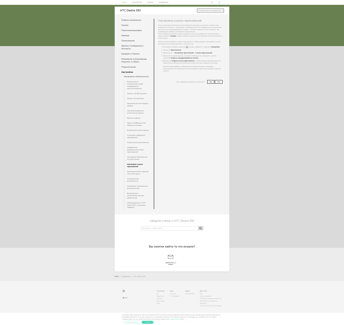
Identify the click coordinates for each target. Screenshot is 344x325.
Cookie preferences (131, 322)
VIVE (158, 303)
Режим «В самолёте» (135, 98)
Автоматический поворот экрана (137, 105)
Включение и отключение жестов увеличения (135, 195)
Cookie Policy (174, 319)
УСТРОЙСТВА (137, 2)
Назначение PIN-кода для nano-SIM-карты (138, 173)
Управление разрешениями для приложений (135, 149)
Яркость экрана (133, 118)
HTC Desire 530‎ (139, 276)
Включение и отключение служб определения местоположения (135, 85)
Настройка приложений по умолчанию (137, 158)
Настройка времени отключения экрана (135, 112)
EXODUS (159, 298)
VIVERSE (150, 2)
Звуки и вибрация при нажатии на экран (136, 124)
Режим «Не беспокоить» (137, 93)
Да (211, 82)
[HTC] (124, 2)
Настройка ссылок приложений (135, 165)
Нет (218, 82)
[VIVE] (219, 2)
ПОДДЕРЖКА (163, 2)
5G (157, 294)
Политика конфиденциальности (211, 298)
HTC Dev (173, 294)
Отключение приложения (138, 142)
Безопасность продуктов (208, 301)
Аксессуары (161, 301)
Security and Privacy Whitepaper (211, 306)
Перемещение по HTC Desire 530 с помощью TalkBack (136, 205)
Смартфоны (160, 296)
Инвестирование (206, 296)
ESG (201, 294)
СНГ (126, 298)
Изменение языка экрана (138, 130)
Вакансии (203, 303)
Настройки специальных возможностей (137, 187)
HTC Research (175, 296)
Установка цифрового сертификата (136, 136)
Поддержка (126, 276)
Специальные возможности (133, 180)
